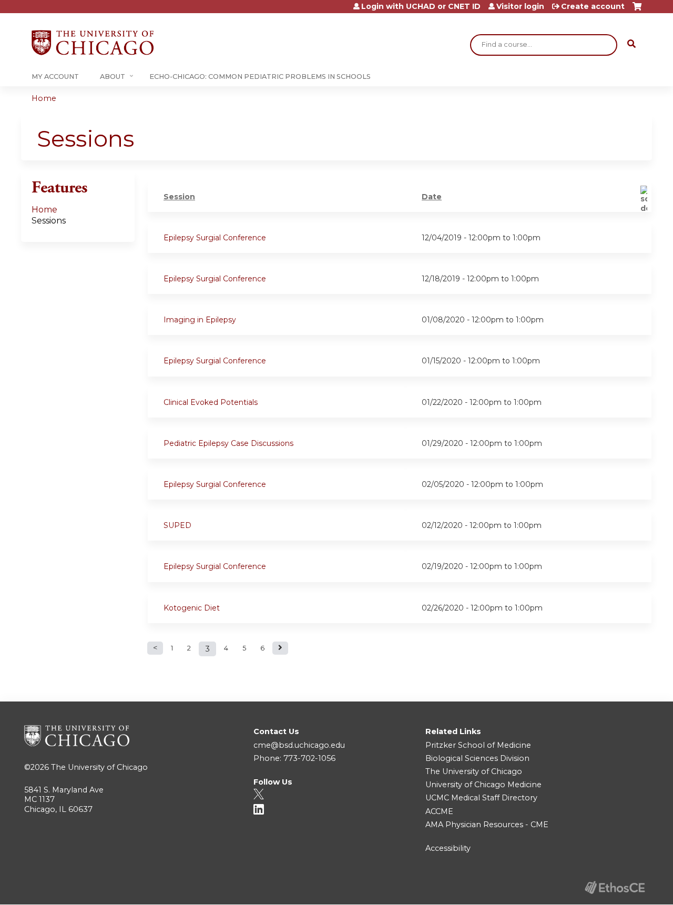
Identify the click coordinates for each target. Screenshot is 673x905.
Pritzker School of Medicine (478, 745)
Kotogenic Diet (192, 608)
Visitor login (520, 6)
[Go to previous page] (155, 648)
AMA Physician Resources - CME (486, 824)
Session (179, 196)
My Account (55, 76)
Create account (593, 6)
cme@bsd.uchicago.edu (299, 745)
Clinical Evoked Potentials (211, 402)
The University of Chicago (99, 767)
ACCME (439, 811)
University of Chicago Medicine (483, 784)
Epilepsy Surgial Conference (215, 237)
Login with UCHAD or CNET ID (421, 6)
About (112, 76)
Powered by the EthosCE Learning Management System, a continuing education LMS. (614, 887)
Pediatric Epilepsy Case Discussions (228, 443)
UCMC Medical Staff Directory (481, 797)
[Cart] (637, 10)
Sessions (49, 221)
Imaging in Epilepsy (200, 319)
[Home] (93, 43)
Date (432, 196)
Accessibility (448, 848)
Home (44, 98)
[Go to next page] (280, 648)
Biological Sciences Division (477, 758)
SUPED (177, 525)
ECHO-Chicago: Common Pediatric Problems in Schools (260, 76)
